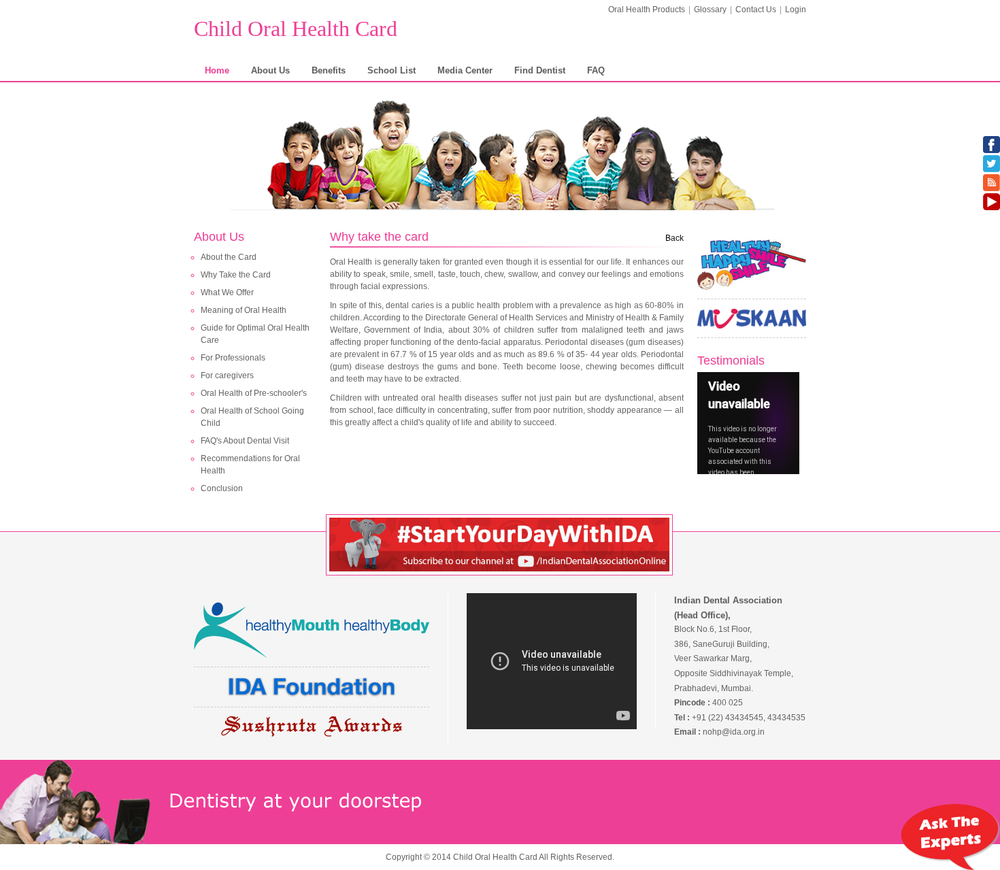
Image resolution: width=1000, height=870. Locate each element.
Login (795, 9)
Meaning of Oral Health (243, 310)
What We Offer (227, 292)
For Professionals (233, 358)
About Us (270, 70)
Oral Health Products (646, 9)
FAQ (596, 70)
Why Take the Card (236, 275)
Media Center (465, 70)
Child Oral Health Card (295, 28)
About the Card (228, 257)
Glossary (710, 9)
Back (674, 238)
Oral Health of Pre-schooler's (254, 393)
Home (217, 70)
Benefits (329, 70)
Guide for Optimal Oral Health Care (255, 334)
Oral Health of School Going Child (252, 417)
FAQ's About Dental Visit (245, 441)
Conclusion (222, 488)
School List (391, 70)
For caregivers (227, 375)
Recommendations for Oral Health (250, 464)
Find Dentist (539, 70)
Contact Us (755, 9)
